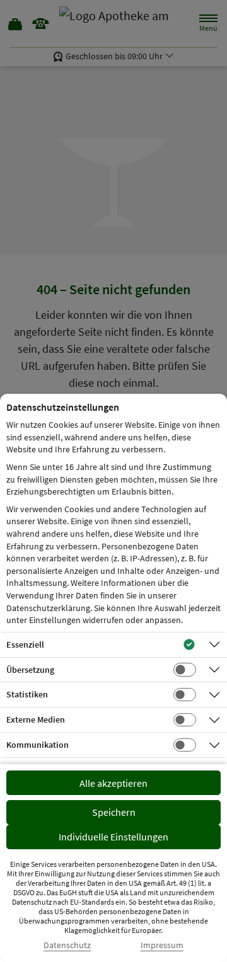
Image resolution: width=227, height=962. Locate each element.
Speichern (114, 812)
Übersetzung (30, 669)
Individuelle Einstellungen (113, 836)
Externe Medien (35, 719)
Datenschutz (67, 945)
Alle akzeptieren (113, 783)
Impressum (162, 945)
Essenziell (25, 644)
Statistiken (27, 694)
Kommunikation (37, 744)
